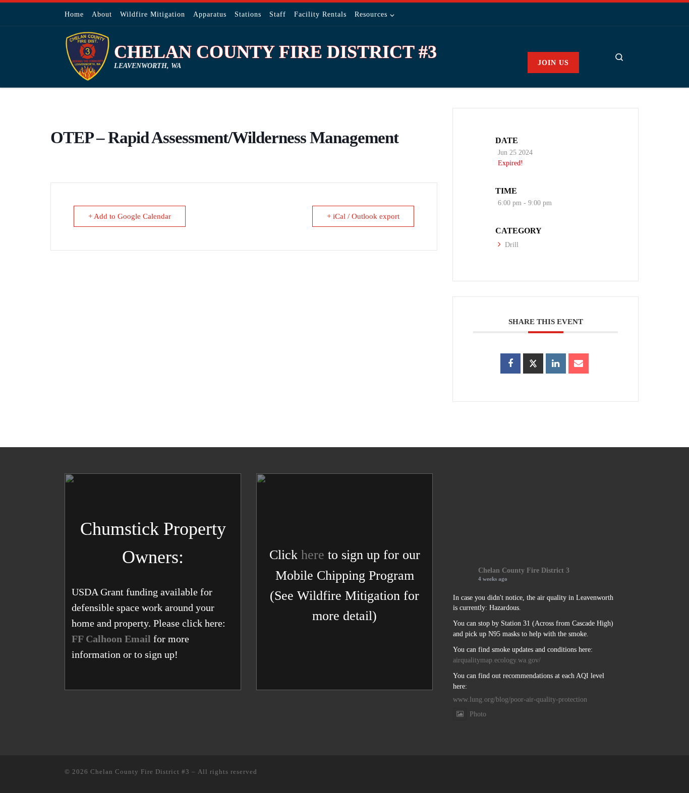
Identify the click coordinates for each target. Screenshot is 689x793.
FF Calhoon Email (111, 638)
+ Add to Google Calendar (129, 216)
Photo (478, 714)
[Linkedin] (556, 363)
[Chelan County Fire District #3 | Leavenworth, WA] (87, 55)
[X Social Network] (533, 363)
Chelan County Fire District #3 (140, 771)
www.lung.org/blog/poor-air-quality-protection (520, 699)
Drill (512, 245)
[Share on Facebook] (510, 363)
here (312, 554)
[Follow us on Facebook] (621, 14)
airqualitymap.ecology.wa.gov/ (497, 660)
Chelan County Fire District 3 (523, 570)
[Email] (578, 363)
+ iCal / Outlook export (363, 216)
